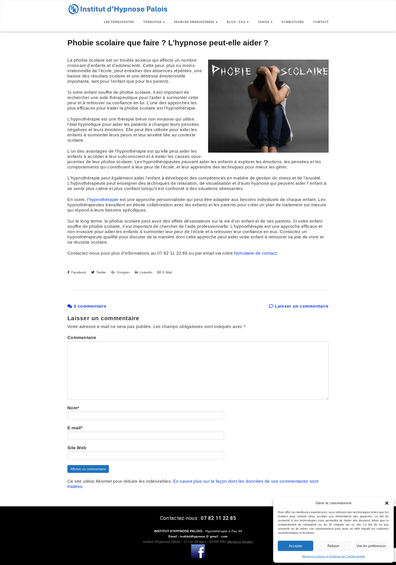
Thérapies (152, 22)
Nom (73, 407)
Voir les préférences (371, 546)
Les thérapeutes (119, 22)
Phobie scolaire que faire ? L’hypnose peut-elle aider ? (167, 42)
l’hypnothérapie (102, 199)
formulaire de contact (255, 253)
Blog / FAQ (236, 22)
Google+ (123, 272)
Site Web (76, 447)
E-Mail (167, 272)
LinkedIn (145, 272)
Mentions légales (240, 541)
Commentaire (81, 337)
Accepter (295, 546)
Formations (293, 22)
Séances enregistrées (194, 22)
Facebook (78, 272)
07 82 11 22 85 (218, 518)
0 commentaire (89, 306)
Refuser (333, 546)
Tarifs (264, 22)
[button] (387, 503)
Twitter (100, 272)
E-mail (74, 427)
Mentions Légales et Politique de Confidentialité (333, 556)
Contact (321, 22)
